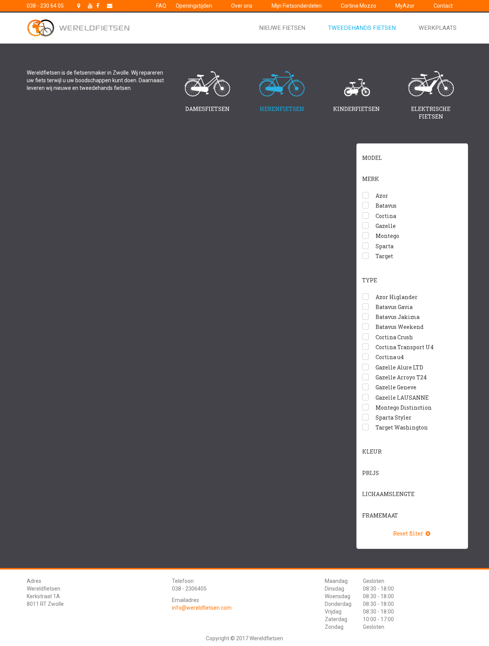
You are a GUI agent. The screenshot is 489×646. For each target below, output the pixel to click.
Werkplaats (438, 27)
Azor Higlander (397, 297)
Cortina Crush (394, 337)
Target (384, 256)
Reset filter (408, 533)
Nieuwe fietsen (282, 27)
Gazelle (386, 225)
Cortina (386, 216)
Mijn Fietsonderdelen (297, 6)
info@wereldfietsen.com (202, 608)
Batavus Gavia (394, 307)
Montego (387, 235)
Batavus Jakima (397, 317)
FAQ (161, 6)
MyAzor (405, 6)
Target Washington (402, 427)
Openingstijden (194, 6)
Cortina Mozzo (358, 6)
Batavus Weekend (400, 326)
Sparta (384, 246)
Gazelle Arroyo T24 (401, 377)
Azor (382, 195)
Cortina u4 (390, 357)
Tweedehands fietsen (362, 27)
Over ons (242, 6)
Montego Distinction (404, 407)
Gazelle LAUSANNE (402, 397)
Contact (443, 6)
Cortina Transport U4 (405, 347)
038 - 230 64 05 (45, 6)
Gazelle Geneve (396, 387)
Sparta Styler (393, 417)
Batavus (386, 205)
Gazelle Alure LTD (399, 367)
